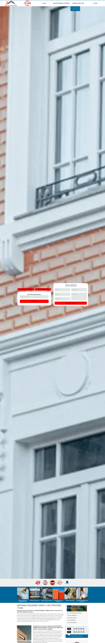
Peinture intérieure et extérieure (61, 3)
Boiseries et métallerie (78, 3)
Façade (44, 3)
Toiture (95, 3)
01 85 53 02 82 (76, 7)
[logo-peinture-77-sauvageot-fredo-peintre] (11, 3)
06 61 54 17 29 (76, 9)
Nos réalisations (26, 289)
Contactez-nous (43, 289)
